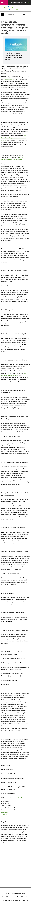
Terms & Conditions (23, 897)
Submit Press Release (8, 897)
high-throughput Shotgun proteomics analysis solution (14, 138)
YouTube (4, 814)
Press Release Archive (18, 893)
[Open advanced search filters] (24, 14)
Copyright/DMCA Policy (10, 900)
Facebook (4, 812)
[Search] (20, 14)
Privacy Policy (23, 900)
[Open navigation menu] (2, 14)
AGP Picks (4, 2)
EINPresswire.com (10, 79)
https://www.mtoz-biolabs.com (16, 798)
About (8, 893)
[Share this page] (29, 14)
